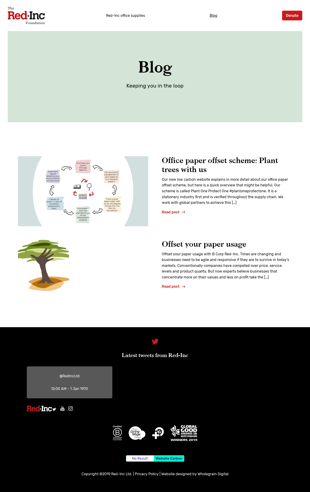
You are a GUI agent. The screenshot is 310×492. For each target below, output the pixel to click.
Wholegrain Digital (213, 474)
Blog (213, 15)
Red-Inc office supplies (125, 15)
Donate (292, 15)
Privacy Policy (147, 474)
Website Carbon (168, 458)
